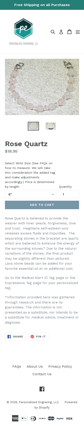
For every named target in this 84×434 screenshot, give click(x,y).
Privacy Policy (60, 366)
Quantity (65, 186)
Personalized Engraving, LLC (39, 402)
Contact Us (42, 374)
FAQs (16, 366)
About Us (35, 366)
